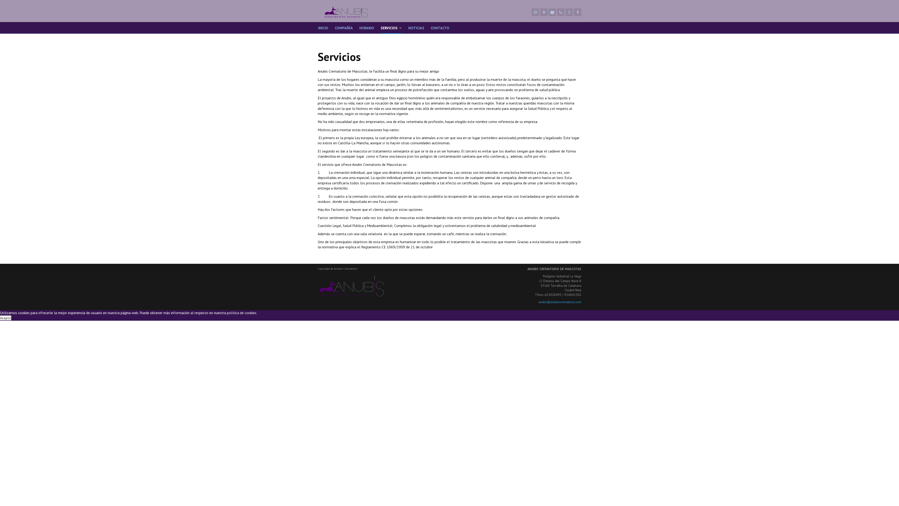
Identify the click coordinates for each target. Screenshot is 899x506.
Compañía (344, 28)
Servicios (389, 28)
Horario (366, 28)
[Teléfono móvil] (569, 12)
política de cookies (241, 312)
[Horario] (535, 12)
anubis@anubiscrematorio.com (559, 302)
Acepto (5, 318)
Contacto (440, 28)
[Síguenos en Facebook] (577, 12)
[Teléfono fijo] (560, 12)
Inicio (323, 28)
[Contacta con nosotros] (552, 12)
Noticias (416, 28)
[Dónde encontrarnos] (544, 12)
